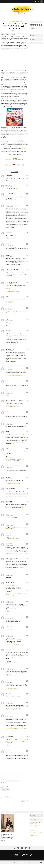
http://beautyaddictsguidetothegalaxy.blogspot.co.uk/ (15, 375)
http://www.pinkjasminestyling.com (12, 291)
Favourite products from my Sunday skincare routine (35, 829)
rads (7, 380)
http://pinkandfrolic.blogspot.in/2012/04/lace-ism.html (16, 728)
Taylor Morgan (10, 626)
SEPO (7, 574)
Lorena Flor (9, 232)
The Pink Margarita (9, 611)
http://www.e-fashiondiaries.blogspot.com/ (13, 356)
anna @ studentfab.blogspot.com (15, 400)
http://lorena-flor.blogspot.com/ (11, 238)
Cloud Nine (9, 423)
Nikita (7, 635)
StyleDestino (9, 668)
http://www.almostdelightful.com (12, 709)
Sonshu (8, 307)
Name (2, 776)
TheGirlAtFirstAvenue (17, 21)
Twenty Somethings (11, 714)
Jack (7, 319)
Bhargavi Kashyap (10, 582)
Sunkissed (8, 243)
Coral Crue (9, 750)
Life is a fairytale (10, 736)
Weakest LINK (8, 302)
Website (2, 782)
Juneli (7, 411)
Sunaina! (8, 185)
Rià (6, 524)
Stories (9, 21)
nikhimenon (9, 175)
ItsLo (7, 514)
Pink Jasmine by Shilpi (11, 282)
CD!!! (7, 616)
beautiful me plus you (12, 558)
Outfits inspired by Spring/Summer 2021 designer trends (36, 826)
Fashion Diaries (10, 349)
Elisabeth (8, 649)
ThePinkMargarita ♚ (11, 601)
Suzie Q (7, 448)
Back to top (39, 862)
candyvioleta (9, 193)
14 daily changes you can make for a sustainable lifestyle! (36, 823)
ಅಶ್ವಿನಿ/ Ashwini (9, 543)
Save (15, 164)
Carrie (7, 431)
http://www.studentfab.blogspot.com (12, 406)
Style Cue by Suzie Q (9, 457)
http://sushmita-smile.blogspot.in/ (12, 538)
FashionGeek (9, 477)
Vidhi (7, 392)
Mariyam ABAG (9, 367)
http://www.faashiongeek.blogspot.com (13, 483)
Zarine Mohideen (10, 488)
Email (2, 779)
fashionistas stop (10, 501)
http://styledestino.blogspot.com (11, 675)
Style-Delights (24, 148)
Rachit (7, 296)
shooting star (9, 533)
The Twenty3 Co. (30, 862)
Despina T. (8, 255)
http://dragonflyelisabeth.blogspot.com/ (13, 663)
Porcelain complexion (12, 465)
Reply (27, 175)
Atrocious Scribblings (12, 269)
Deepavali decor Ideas (33, 835)
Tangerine (8, 330)
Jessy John (8, 693)
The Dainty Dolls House (12, 205)
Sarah (7, 702)
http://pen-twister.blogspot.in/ (13, 644)
